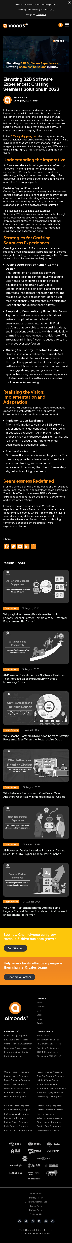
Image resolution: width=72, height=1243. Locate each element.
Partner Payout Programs (16, 1122)
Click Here (41, 15)
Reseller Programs (45, 1114)
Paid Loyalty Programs (15, 1118)
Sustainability (36, 1214)
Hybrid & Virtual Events (47, 1080)
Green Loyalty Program (16, 1035)
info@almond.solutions (48, 1040)
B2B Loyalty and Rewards (16, 1040)
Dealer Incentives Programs (17, 1088)
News (39, 1019)
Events (40, 1023)
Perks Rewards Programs (16, 1126)
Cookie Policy (36, 1206)
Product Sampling (13, 1056)
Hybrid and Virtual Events (16, 1052)
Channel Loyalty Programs (16, 1072)
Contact (41, 1006)
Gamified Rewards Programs (50, 1076)
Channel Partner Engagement (18, 1044)
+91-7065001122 (45, 1035)
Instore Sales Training (47, 1084)
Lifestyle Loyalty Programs (49, 1096)
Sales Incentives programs (49, 1118)
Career (40, 1011)
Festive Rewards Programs (49, 1072)
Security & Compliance (36, 1202)
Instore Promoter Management (51, 1088)
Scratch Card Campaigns (49, 1126)
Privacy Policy (36, 1198)
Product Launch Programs (16, 1106)
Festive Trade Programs (15, 1096)
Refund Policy (36, 1210)
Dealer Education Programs (17, 1080)
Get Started (15, 948)
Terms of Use (36, 1193)
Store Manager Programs (49, 1122)
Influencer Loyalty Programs (50, 1092)
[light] (60, 25)
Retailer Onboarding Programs (18, 1130)
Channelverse (12, 1031)
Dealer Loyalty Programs (15, 1084)
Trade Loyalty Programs (48, 1130)
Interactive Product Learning (17, 1048)
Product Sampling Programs (17, 1110)
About (40, 1002)
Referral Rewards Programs (50, 1110)
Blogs (39, 1015)
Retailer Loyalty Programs (49, 1106)
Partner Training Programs (16, 1114)
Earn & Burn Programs (14, 1092)
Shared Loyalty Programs (16, 1076)
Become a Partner (19, 977)
